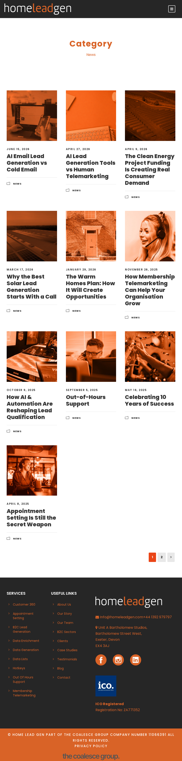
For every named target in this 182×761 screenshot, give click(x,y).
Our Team (65, 623)
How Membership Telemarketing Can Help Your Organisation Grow (150, 290)
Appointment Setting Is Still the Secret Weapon (31, 517)
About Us (64, 604)
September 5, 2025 (82, 390)
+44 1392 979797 (157, 617)
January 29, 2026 (81, 269)
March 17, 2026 (20, 269)
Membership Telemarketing (24, 693)
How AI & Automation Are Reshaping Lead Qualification (30, 407)
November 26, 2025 (141, 269)
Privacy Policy (91, 746)
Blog (60, 668)
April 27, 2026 (78, 149)
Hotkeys (19, 668)
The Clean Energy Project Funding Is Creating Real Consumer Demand (149, 169)
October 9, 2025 (21, 390)
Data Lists (20, 659)
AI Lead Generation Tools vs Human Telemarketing (90, 166)
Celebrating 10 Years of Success (149, 400)
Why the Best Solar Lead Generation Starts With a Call (31, 287)
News (17, 183)
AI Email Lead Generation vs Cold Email (27, 162)
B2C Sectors (66, 632)
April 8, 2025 (18, 504)
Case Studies (67, 650)
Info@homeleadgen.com (121, 617)
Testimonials (67, 659)
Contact (63, 677)
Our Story (64, 613)
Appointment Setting (23, 615)
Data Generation (26, 650)
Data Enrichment (26, 641)
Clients (62, 641)
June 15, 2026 (18, 149)
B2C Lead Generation (21, 629)
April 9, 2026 (136, 149)
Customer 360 (24, 604)
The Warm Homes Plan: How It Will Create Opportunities (90, 287)
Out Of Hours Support (23, 679)
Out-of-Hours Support (86, 400)
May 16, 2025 (136, 390)
